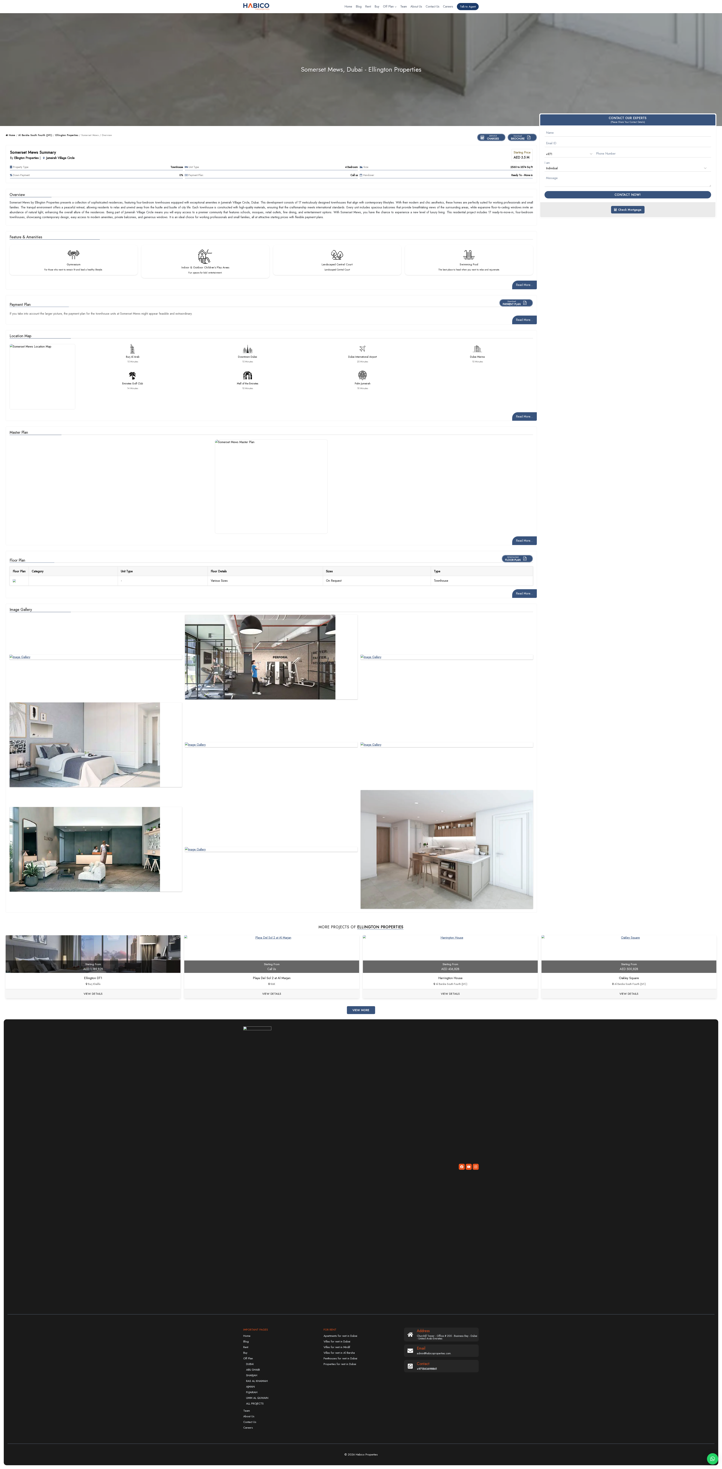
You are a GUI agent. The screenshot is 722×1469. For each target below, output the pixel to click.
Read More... (524, 285)
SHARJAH (251, 1375)
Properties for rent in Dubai (340, 1364)
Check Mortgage (629, 210)
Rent (368, 6)
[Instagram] (476, 1167)
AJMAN (250, 1387)
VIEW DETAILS (93, 994)
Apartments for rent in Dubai (340, 1336)
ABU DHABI (253, 1370)
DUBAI (250, 1364)
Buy (377, 6)
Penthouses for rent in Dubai (340, 1358)
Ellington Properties (66, 135)
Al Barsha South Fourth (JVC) (35, 135)
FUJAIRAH (251, 1392)
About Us (416, 6)
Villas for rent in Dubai (337, 1341)
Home (348, 6)
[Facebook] (462, 1167)
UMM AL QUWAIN (257, 1398)
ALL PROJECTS (255, 1403)
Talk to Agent (468, 7)
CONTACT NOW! (628, 195)
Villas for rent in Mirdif (337, 1347)
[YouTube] (469, 1167)
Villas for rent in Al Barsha (339, 1353)
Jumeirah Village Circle (60, 158)
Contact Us (432, 6)
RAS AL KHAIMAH (257, 1381)
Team (403, 6)
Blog (359, 6)
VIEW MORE (361, 1010)
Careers (448, 6)
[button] (712, 1458)
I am (547, 163)
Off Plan (248, 1358)
